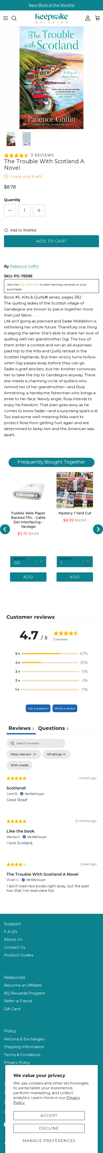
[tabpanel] (51, 820)
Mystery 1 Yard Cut (74, 513)
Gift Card (12, 1008)
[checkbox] (19, 765)
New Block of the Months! (51, 5)
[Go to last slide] (5, 529)
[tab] (53, 728)
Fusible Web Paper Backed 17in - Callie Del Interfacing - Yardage (28, 520)
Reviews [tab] (21, 728)
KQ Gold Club (29, 284)
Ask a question (38, 708)
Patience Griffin (24, 266)
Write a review (64, 708)
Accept (49, 1115)
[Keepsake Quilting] (51, 18)
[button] (20, 231)
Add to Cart (51, 241)
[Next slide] (98, 529)
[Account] (86, 18)
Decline (49, 1128)
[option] (51, 77)
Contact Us (14, 947)
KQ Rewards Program (24, 993)
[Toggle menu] (5, 18)
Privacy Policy (17, 1062)
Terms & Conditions (22, 1054)
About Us (13, 939)
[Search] (16, 18)
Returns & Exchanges (24, 1039)
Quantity (12, 199)
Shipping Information (24, 1046)
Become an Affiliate (23, 985)
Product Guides (18, 955)
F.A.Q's (10, 931)
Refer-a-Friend (18, 1001)
